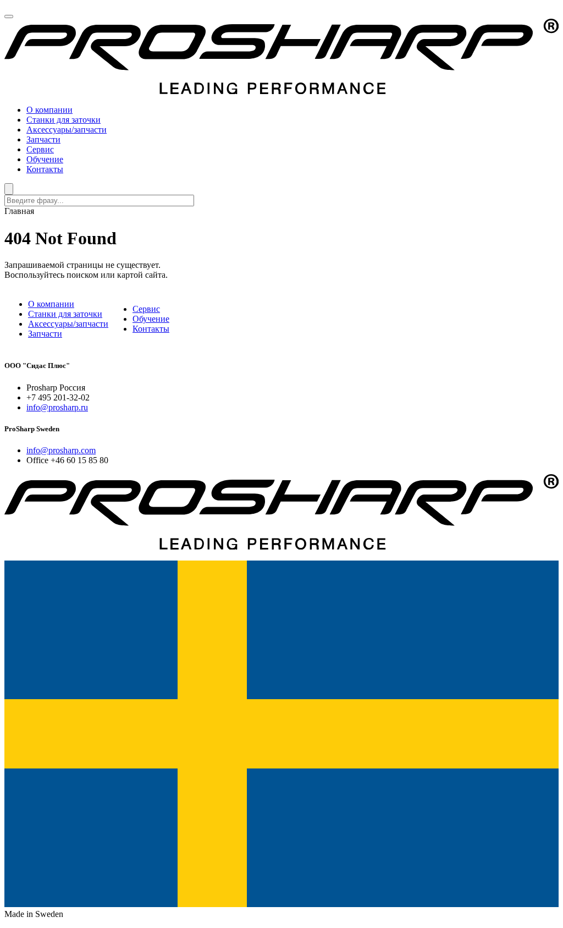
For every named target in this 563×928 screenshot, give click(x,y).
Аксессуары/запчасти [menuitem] (66, 129)
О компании (51, 304)
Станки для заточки (65, 314)
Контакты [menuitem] (44, 169)
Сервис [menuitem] (40, 149)
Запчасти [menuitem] (43, 139)
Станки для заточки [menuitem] (63, 119)
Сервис (146, 309)
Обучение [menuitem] (44, 159)
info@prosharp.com (61, 450)
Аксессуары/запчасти (68, 323)
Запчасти (45, 333)
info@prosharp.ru (57, 407)
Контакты (151, 328)
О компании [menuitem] (49, 109)
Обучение (151, 318)
